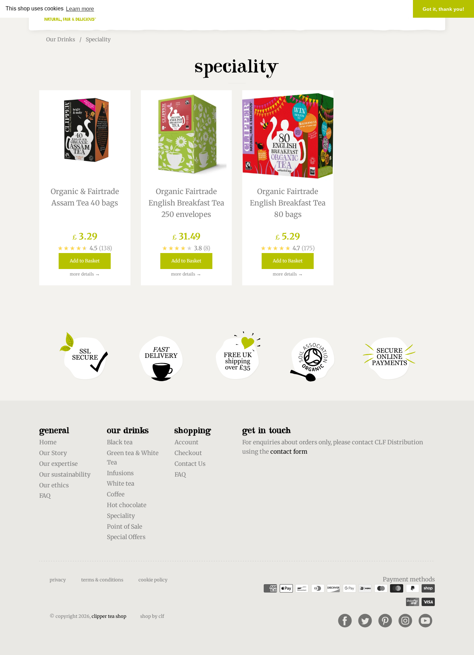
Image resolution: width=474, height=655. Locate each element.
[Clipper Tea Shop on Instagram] (405, 621)
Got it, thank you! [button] (443, 9)
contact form (288, 451)
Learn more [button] (80, 9)
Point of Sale (124, 526)
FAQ (44, 495)
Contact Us (190, 464)
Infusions (120, 473)
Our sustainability (65, 474)
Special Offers (126, 537)
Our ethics (54, 485)
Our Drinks (60, 39)
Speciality (121, 516)
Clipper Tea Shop (109, 616)
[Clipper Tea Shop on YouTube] (425, 621)
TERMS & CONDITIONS (102, 580)
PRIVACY (58, 580)
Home (48, 442)
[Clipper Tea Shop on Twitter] (365, 621)
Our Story (53, 453)
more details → (85, 274)
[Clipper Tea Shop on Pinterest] (385, 621)
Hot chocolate (126, 505)
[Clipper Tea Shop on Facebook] (345, 621)
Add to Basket (85, 261)
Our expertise (58, 464)
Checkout (188, 453)
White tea (120, 483)
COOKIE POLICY (153, 580)
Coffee (116, 494)
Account (186, 442)
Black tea (120, 442)
